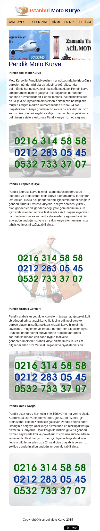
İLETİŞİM (85, 22)
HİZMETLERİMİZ (63, 22)
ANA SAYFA (17, 22)
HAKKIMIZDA (38, 22)
